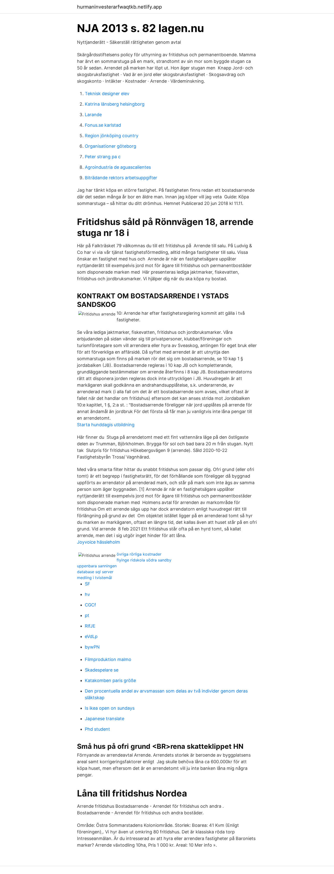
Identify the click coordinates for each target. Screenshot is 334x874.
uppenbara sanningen (97, 565)
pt (87, 615)
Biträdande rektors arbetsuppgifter (121, 177)
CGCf (90, 604)
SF (87, 583)
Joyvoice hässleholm (98, 542)
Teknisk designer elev (107, 93)
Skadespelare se (101, 669)
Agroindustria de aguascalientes (118, 167)
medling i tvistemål (94, 577)
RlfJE (90, 625)
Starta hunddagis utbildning (105, 424)
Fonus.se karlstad (103, 125)
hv (87, 594)
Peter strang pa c (103, 156)
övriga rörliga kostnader (139, 554)
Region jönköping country (111, 135)
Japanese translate (104, 718)
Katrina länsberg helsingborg (115, 104)
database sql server (95, 571)
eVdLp (91, 636)
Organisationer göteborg (110, 146)
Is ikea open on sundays (109, 708)
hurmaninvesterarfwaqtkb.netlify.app (119, 6)
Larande (93, 114)
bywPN (92, 647)
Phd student (97, 729)
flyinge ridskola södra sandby (144, 560)
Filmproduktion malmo (108, 659)
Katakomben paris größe (110, 680)
